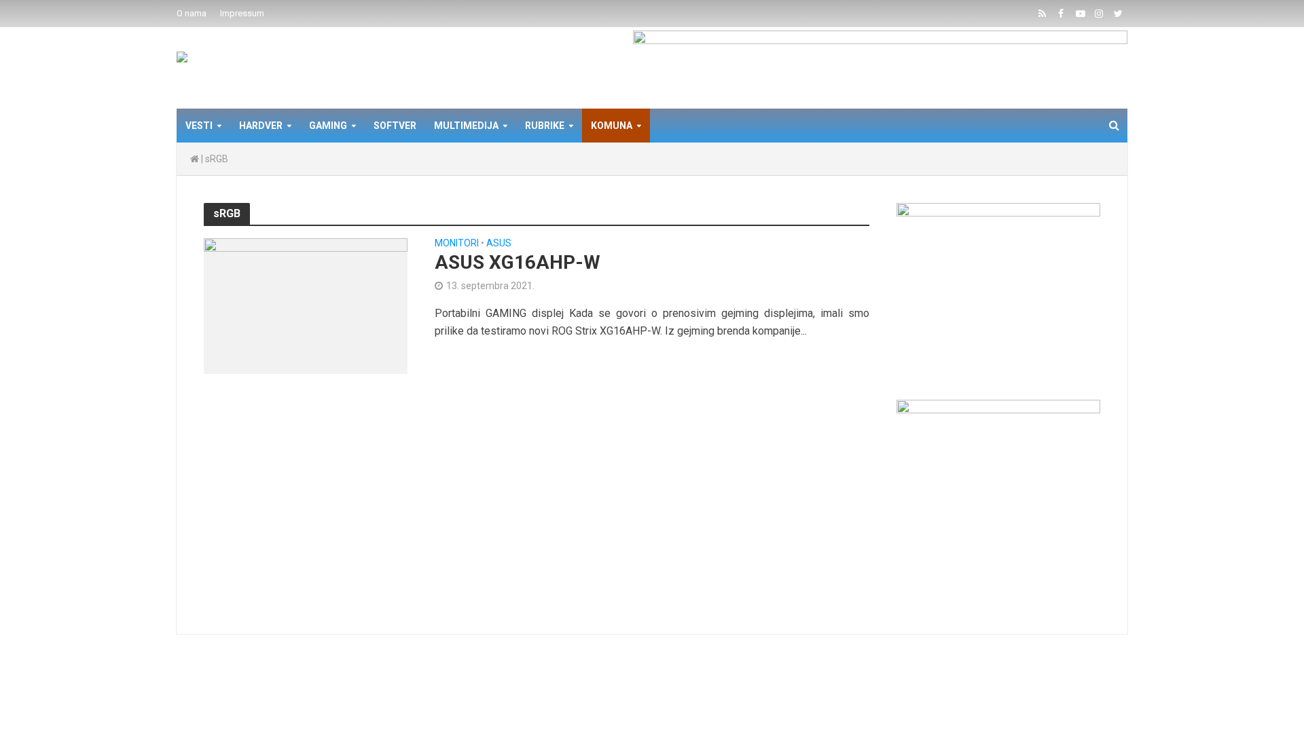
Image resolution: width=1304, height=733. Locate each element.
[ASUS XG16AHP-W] (306, 305)
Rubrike (544, 125)
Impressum (242, 13)
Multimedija (466, 125)
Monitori (457, 243)
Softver (395, 125)
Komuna (611, 125)
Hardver (261, 125)
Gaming (328, 125)
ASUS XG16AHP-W (517, 262)
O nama (191, 13)
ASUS (498, 243)
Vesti (199, 125)
